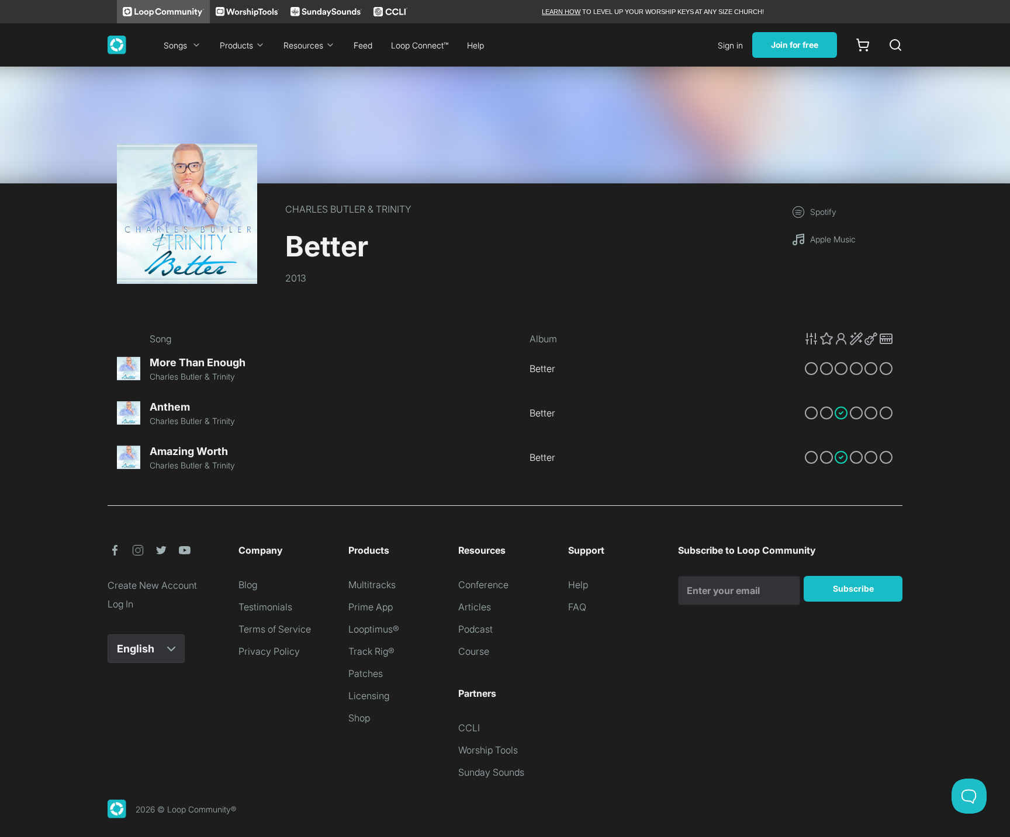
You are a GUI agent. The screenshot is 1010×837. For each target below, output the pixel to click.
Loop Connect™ (419, 45)
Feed (363, 45)
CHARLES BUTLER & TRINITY (348, 209)
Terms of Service (274, 629)
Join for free (794, 45)
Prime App (370, 607)
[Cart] (863, 45)
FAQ (577, 607)
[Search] (895, 45)
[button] (848, 339)
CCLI (469, 728)
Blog (247, 585)
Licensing (368, 695)
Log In (120, 604)
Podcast (475, 629)
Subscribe (853, 588)
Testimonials (265, 607)
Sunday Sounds (491, 772)
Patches (365, 673)
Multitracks (372, 585)
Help (475, 45)
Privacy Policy (269, 651)
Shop (359, 718)
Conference (483, 585)
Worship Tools (488, 750)
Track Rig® (371, 651)
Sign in (730, 45)
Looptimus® (373, 629)
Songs (175, 45)
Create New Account (152, 585)
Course (473, 651)
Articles (474, 607)
